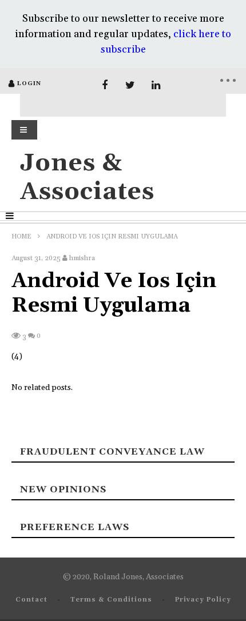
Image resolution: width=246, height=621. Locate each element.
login (29, 83)
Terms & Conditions (111, 600)
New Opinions (63, 489)
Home (21, 237)
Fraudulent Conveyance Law (112, 451)
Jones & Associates (87, 177)
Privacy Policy (203, 600)
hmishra (82, 258)
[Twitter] (130, 85)
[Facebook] (104, 85)
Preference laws (74, 527)
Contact (31, 600)
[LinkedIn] (156, 85)
